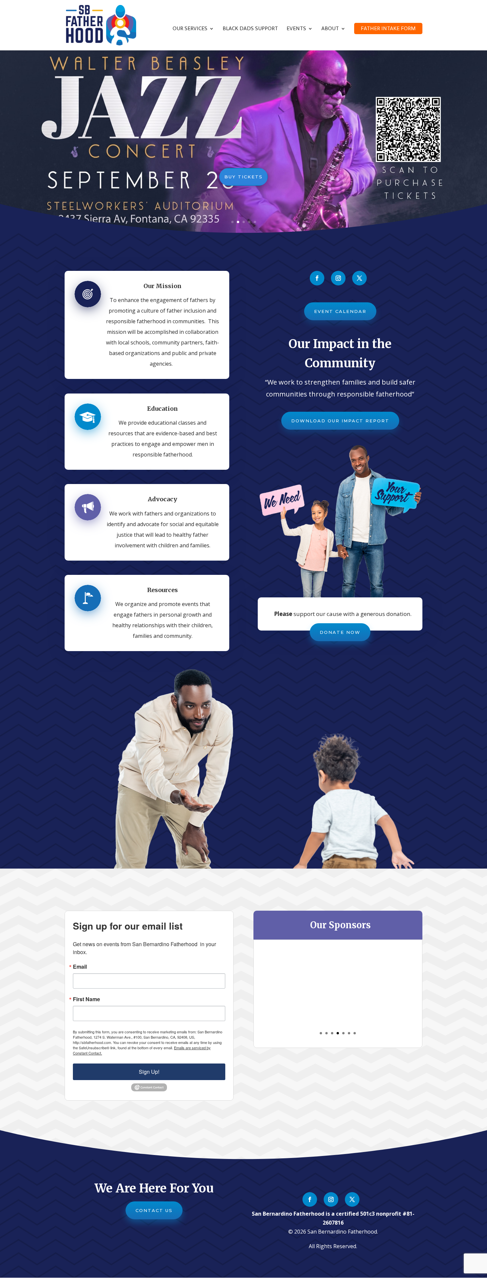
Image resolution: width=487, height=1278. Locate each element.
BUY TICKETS (243, 176)
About (330, 28)
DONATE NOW (340, 632)
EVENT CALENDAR (340, 311)
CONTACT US (154, 1210)
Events (296, 28)
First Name (86, 999)
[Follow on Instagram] (338, 278)
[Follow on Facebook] (317, 278)
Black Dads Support (250, 28)
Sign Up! (149, 1071)
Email (80, 966)
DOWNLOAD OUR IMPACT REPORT (340, 420)
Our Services (190, 28)
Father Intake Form (388, 28)
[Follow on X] (359, 278)
